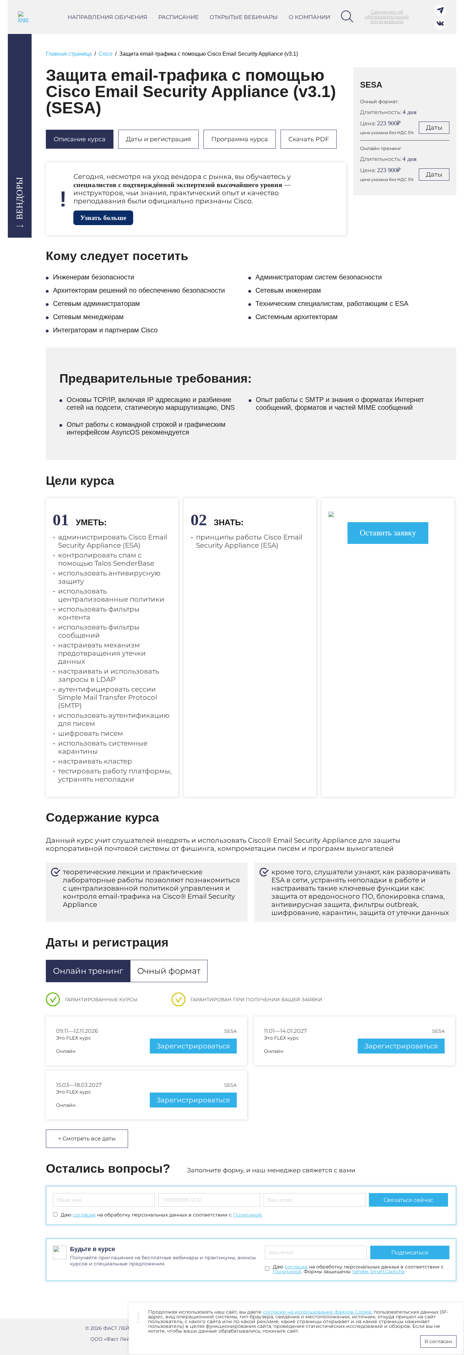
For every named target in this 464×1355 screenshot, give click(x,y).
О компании (309, 17)
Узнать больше (103, 217)
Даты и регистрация (158, 139)
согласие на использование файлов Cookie (317, 1312)
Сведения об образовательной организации (387, 17)
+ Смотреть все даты (87, 1138)
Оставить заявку (388, 532)
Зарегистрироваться (193, 1046)
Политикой (247, 1215)
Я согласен (438, 1341)
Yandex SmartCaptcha (378, 1271)
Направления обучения (107, 17)
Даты (434, 127)
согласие (84, 1215)
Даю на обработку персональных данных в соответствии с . (162, 1214)
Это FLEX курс (73, 1038)
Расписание (178, 17)
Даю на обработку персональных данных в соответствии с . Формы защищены (358, 1269)
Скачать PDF (308, 139)
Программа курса (239, 139)
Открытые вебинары (244, 17)
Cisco (105, 54)
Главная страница (69, 54)
